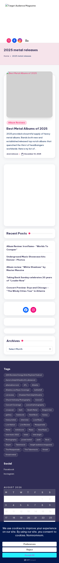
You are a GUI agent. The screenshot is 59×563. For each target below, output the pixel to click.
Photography (11, 440)
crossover (10, 410)
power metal (26, 440)
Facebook (9, 469)
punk (39, 440)
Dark (20, 410)
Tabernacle (20, 445)
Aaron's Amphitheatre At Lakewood (20, 380)
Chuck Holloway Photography (18, 400)
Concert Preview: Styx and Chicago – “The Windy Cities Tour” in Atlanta (27, 289)
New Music (42, 430)
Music (31, 430)
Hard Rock (33, 415)
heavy (45, 415)
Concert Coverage (13, 405)
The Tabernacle (31, 450)
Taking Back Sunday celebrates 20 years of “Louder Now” (29, 279)
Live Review (25, 425)
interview (24, 420)
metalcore (19, 430)
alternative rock (12, 385)
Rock (47, 440)
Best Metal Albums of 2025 (27, 128)
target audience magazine (41, 445)
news (26, 435)
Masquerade (40, 425)
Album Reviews (16, 122)
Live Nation (10, 425)
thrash (45, 450)
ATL (25, 385)
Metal (8, 430)
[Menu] (26, 40)
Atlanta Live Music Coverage (17, 390)
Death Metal (32, 410)
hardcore (20, 415)
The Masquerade (13, 450)
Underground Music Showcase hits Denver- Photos (25, 258)
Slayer (8, 445)
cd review (10, 395)
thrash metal (11, 455)
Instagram (9, 473)
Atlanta (35, 385)
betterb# (38, 390)
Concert (38, 400)
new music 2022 (12, 435)
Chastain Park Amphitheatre (30, 395)
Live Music (37, 420)
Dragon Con (47, 410)
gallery (8, 415)
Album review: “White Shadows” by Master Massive (25, 269)
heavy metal (11, 420)
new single (37, 435)
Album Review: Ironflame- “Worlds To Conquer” (27, 248)
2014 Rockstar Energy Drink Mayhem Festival (24, 375)
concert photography (35, 405)
